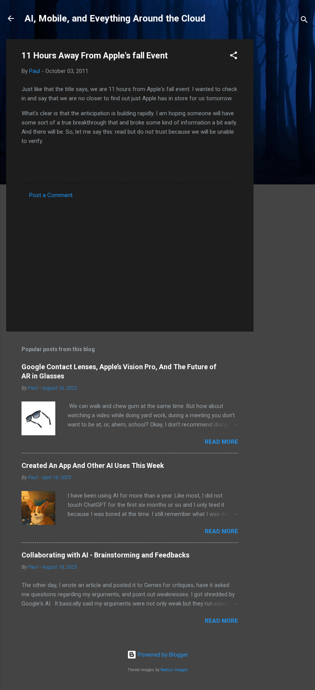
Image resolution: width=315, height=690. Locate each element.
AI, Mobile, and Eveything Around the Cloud (115, 18)
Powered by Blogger (162, 654)
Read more (221, 441)
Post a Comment (51, 195)
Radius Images (174, 669)
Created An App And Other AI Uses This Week (93, 465)
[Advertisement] (284, 154)
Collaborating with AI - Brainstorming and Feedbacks (105, 555)
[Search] (304, 21)
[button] (233, 57)
